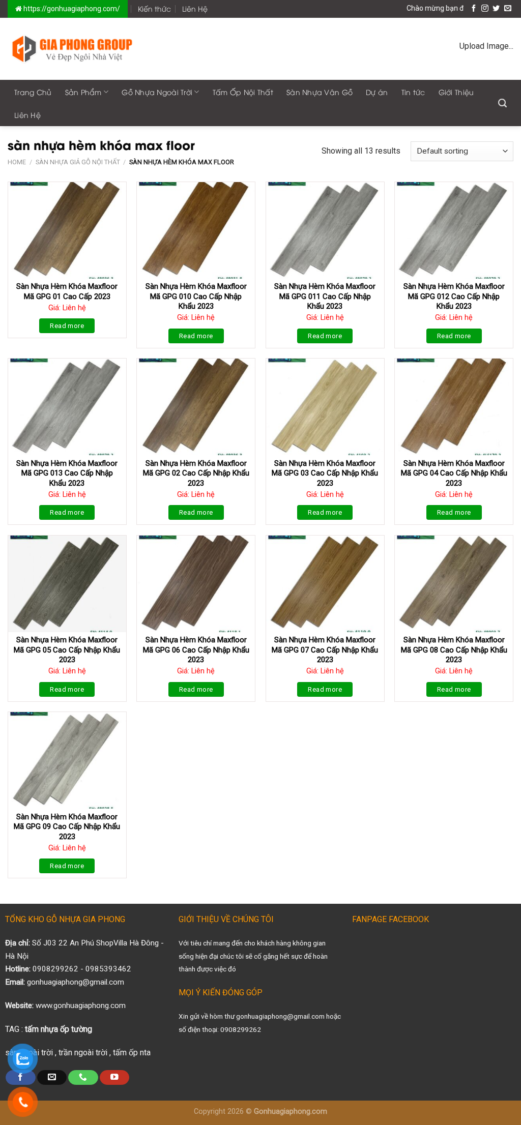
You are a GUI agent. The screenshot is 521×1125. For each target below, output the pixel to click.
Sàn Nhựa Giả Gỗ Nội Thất (78, 162)
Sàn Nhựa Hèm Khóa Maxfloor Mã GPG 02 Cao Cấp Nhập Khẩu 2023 (196, 473)
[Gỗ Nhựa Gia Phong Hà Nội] (72, 49)
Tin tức (413, 92)
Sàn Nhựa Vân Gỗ (319, 92)
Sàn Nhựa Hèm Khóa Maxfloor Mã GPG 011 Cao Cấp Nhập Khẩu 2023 (324, 296)
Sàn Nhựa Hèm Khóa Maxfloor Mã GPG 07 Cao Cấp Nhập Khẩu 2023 (325, 649)
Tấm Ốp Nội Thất (243, 92)
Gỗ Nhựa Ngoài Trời (157, 92)
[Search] (502, 103)
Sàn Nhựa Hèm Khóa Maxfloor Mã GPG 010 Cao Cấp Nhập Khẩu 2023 (196, 296)
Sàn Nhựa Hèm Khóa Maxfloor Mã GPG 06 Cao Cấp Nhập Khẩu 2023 (196, 649)
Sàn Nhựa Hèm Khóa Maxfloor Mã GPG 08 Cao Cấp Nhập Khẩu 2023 (454, 649)
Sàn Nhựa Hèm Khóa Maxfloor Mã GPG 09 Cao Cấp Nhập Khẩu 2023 (67, 826)
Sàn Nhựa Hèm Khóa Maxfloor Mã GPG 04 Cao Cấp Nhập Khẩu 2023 (454, 473)
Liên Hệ (195, 8)
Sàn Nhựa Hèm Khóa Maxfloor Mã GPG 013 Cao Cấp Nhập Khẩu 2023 (67, 473)
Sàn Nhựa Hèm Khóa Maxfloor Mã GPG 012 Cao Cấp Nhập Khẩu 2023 (454, 296)
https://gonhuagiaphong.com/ (71, 9)
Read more (67, 326)
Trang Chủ (33, 92)
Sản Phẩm (83, 92)
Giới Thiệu (456, 92)
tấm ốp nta (132, 1052)
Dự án (377, 92)
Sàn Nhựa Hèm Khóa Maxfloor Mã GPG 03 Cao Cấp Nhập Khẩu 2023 (325, 473)
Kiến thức (154, 8)
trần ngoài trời (83, 1052)
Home (17, 162)
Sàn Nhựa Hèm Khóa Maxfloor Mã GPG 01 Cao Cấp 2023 (67, 291)
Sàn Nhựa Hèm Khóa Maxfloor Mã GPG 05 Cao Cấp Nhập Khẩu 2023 (67, 649)
